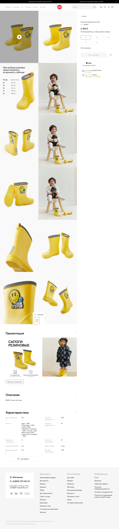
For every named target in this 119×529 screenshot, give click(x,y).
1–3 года (28, 7)
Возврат (70, 481)
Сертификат (24, 459)
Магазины (70, 487)
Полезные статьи (73, 496)
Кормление (44, 503)
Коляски (42, 484)
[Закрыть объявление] (116, 1)
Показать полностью (14, 382)
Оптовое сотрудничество (103, 492)
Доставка (70, 477)
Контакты (70, 493)
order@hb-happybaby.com (19, 488)
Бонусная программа (74, 490)
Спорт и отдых (45, 496)
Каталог (9, 7)
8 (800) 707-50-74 (21, 481)
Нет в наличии (94, 55)
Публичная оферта (101, 484)
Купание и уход (45, 506)
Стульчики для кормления (49, 509)
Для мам (43, 512)
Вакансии (97, 481)
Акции (69, 500)
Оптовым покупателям (75, 503)
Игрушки (43, 500)
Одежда (43, 487)
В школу (16, 7)
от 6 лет (43, 7)
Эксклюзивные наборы (48, 477)
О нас (96, 477)
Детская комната (46, 493)
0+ (22, 7)
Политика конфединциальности (102, 488)
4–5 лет (35, 7)
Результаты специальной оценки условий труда (103, 496)
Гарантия (70, 484)
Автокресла (44, 481)
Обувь (42, 490)
